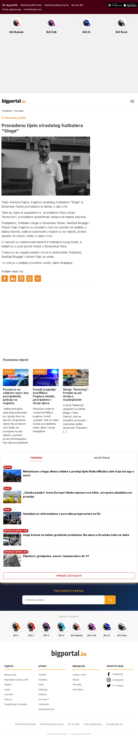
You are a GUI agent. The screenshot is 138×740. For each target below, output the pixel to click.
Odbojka (43, 689)
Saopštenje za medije (15, 704)
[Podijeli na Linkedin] (13, 278)
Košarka (42, 679)
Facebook (117, 674)
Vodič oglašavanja (11, 9)
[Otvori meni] (132, 101)
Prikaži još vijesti (69, 575)
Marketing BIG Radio (31, 5)
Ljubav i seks (79, 674)
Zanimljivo (78, 689)
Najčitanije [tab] (102, 457)
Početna (7, 110)
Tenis (41, 684)
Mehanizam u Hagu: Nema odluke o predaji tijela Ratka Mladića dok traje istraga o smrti (78, 473)
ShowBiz (77, 684)
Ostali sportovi (46, 709)
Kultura (8, 699)
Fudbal (42, 674)
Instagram (118, 679)
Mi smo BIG (74, 724)
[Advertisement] (69, 65)
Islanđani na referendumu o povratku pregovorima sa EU (61, 513)
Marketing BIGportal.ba (52, 724)
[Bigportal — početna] (14, 101)
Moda (76, 679)
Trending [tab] (36, 457)
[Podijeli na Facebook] (4, 278)
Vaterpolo (43, 704)
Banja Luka (10, 674)
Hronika (19, 110)
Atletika (42, 694)
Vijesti (8, 666)
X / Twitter (117, 685)
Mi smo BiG (77, 5)
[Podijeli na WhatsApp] (29, 278)
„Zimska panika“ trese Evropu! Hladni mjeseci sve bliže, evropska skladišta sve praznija (77, 494)
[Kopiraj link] (37, 278)
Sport (42, 666)
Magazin (79, 666)
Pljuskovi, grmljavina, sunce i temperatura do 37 (56, 556)
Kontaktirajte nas (33, 9)
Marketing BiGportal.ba (57, 5)
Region (8, 684)
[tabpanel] (69, 521)
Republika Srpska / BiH (16, 679)
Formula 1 (43, 699)
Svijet (7, 689)
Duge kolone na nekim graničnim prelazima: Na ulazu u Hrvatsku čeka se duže (76, 535)
